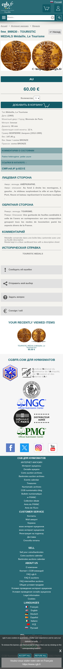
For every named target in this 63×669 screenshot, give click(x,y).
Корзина (31, 523)
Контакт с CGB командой (32, 571)
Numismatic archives (31, 487)
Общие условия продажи (31, 585)
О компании (31, 567)
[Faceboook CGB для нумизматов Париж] (10, 447)
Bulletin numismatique (31, 494)
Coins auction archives (31, 473)
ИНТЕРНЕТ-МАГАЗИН (31, 462)
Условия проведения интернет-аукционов (31, 588)
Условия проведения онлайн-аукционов (31, 592)
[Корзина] (46, 12)
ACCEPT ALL (24, 656)
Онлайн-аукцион (32, 469)
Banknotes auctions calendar (31, 559)
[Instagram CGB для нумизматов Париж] (38, 447)
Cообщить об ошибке (20, 269)
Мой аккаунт (32, 519)
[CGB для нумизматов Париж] (7, 13)
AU (31, 79)
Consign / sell (16, 310)
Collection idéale (31, 501)
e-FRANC (31, 497)
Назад (56, 31)
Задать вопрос (16, 297)
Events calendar (31, 480)
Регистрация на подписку (31, 533)
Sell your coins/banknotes (31, 552)
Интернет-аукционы (31, 466)
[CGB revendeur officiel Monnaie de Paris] (31, 418)
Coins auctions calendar (31, 555)
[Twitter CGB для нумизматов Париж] (24, 447)
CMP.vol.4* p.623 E (13, 168)
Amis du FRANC (31, 504)
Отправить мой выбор (21, 283)
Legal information (31, 595)
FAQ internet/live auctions (31, 581)
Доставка (31, 537)
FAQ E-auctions (31, 578)
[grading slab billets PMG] (31, 433)
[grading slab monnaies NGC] (31, 404)
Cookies (31, 599)
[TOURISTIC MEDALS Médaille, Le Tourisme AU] (31, 70)
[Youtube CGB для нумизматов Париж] (52, 447)
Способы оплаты (31, 540)
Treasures (31, 483)
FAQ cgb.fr (31, 574)
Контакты (31, 516)
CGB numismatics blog (31, 490)
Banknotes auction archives (31, 476)
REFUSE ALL (40, 656)
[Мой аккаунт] (58, 12)
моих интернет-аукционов (31, 526)
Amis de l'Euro (31, 508)
